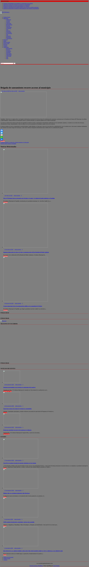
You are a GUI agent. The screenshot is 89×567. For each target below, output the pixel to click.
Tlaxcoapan (8, 32)
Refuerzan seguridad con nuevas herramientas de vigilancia (16, 6)
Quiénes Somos (6, 17)
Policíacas (5, 39)
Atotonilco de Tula (7, 391)
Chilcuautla (8, 23)
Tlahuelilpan (9, 27)
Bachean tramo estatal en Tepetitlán (8, 143)
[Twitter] (44, 133)
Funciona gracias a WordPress (36, 565)
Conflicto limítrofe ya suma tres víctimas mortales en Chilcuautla (15, 142)
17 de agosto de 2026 (9, 460)
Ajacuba (8, 22)
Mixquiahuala (9, 24)
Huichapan (8, 37)
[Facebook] (44, 130)
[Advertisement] (44, 75)
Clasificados (6, 47)
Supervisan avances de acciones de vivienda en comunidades (16, 4)
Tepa (7, 29)
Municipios (5, 18)
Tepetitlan (8, 31)
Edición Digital (6, 42)
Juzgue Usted (6, 43)
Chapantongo (9, 38)
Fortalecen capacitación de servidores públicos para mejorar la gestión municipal (20, 7)
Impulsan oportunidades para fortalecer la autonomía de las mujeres (18, 3)
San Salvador (9, 33)
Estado (4, 41)
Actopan (8, 21)
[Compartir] (44, 139)
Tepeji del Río (6, 434)
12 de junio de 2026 (8, 249)
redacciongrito (21, 91)
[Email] (44, 135)
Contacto (5, 46)
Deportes (5, 44)
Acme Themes (56, 565)
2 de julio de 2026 (8, 195)
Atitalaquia (8, 19)
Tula (7, 34)
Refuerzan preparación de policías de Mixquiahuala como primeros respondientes (21, 8)
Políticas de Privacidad (8, 557)
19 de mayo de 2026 (9, 303)
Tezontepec (8, 28)
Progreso (8, 26)
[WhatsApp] (44, 137)
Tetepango (8, 36)
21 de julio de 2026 (8, 519)
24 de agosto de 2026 (9, 384)
